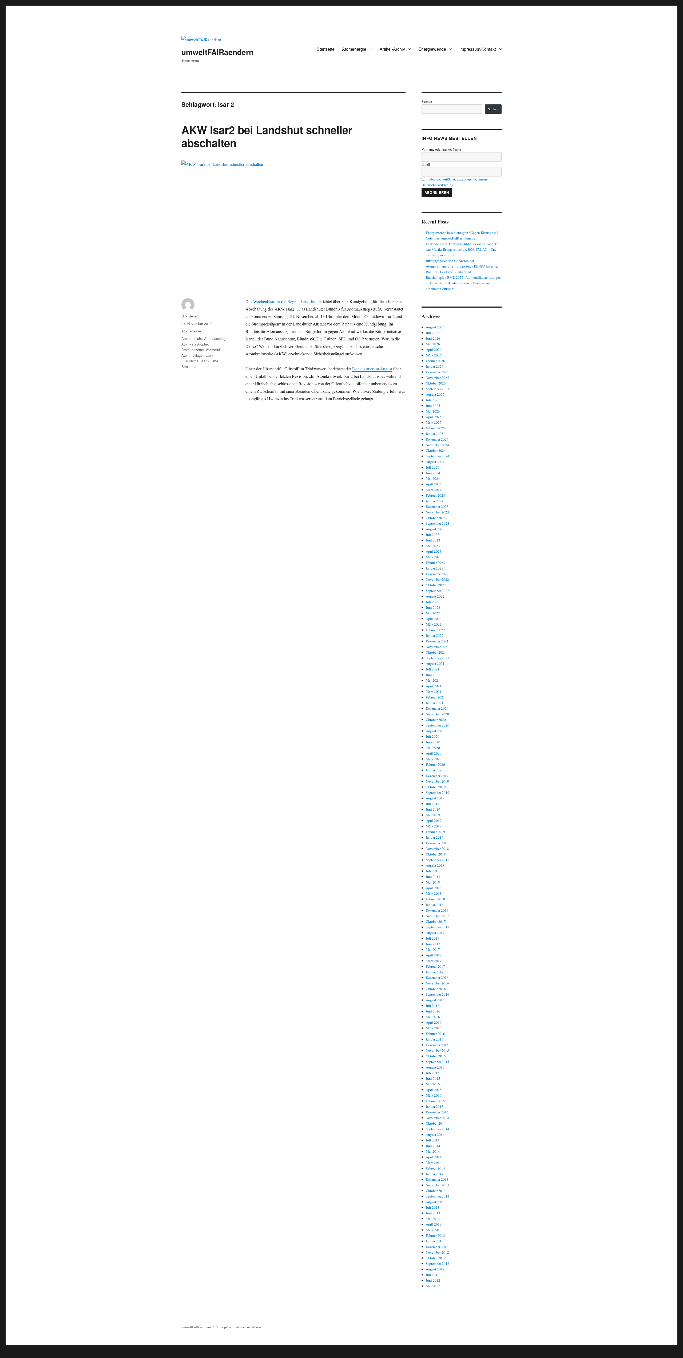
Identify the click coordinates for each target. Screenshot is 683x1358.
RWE (216, 360)
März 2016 (434, 1028)
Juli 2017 (432, 938)
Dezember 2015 (437, 1044)
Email (426, 164)
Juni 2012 (433, 1280)
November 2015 (437, 1050)
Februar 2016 (435, 1033)
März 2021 (434, 691)
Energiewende (432, 49)
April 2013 (434, 1224)
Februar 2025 (435, 428)
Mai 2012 (433, 1286)
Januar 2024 (434, 501)
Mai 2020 (433, 747)
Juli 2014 (432, 1140)
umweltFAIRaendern (217, 51)
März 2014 (434, 1162)
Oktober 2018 (436, 854)
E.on (209, 355)
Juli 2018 (432, 871)
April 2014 (434, 1157)
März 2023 (434, 557)
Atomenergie (354, 49)
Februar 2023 (435, 562)
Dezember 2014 (437, 1112)
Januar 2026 (434, 366)
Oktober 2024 (436, 450)
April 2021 (434, 686)
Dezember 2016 (437, 977)
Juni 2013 (433, 1213)
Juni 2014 (433, 1145)
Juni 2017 (433, 943)
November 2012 (437, 1252)
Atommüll (213, 349)
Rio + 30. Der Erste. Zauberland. (449, 271)
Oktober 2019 (436, 786)
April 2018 (434, 887)
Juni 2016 (433, 1011)
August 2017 (435, 932)
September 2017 (437, 927)
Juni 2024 (433, 472)
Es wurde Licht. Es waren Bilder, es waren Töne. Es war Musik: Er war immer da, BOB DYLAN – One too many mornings (462, 249)
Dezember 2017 (437, 910)
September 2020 (437, 725)
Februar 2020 (435, 764)
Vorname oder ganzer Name (441, 149)
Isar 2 (205, 360)
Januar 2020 (434, 770)
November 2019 (437, 781)
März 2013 (434, 1229)
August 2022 (435, 596)
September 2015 (437, 1061)
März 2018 (434, 893)
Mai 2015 (433, 1084)
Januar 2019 (434, 837)
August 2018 (435, 865)
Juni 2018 (433, 876)
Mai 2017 (433, 949)
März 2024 (434, 489)
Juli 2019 (432, 803)
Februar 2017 (435, 966)
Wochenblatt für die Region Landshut (284, 301)
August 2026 (435, 327)
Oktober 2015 (436, 1056)
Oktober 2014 (436, 1123)
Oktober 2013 (436, 1190)
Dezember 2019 (437, 775)
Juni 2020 (433, 742)
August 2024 (435, 461)
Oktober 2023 (436, 517)
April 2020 (434, 753)
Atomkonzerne (192, 349)
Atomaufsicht (191, 338)
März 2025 (434, 422)
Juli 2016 (432, 1005)
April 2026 (434, 349)
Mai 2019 (433, 815)
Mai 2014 (433, 1151)
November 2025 (437, 377)
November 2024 (437, 444)
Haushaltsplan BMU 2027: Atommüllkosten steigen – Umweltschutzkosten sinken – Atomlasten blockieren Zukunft (463, 283)
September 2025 (437, 388)
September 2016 (437, 994)
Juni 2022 (433, 607)
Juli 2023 (432, 534)
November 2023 (437, 512)
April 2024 (434, 484)
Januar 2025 (434, 433)
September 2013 (437, 1196)
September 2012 (437, 1263)
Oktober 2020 (436, 719)
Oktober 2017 (436, 921)
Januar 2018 (434, 904)
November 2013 (437, 1185)
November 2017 (437, 915)
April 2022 (434, 618)
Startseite (326, 49)
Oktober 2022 (436, 585)
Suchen (427, 101)
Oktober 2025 (436, 383)
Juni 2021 (433, 674)
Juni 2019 (433, 809)
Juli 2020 (432, 736)
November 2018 (437, 848)
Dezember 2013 (437, 1179)
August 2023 (435, 529)
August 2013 (435, 1201)
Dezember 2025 (437, 372)
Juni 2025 (433, 405)
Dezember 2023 (437, 506)
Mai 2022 (433, 613)
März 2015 (434, 1095)
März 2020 (434, 758)
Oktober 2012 (436, 1257)
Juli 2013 (432, 1207)
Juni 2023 (433, 540)
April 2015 (434, 1089)
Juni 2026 (433, 338)
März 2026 (434, 355)
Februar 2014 (435, 1168)
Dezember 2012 (437, 1246)
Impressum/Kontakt (477, 49)
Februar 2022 (435, 629)
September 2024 (437, 456)
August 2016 (435, 1000)
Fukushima (189, 360)
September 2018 (437, 859)
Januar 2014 (434, 1173)
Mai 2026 (433, 344)
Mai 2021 (433, 680)
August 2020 (435, 730)
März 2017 (434, 960)
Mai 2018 (433, 882)
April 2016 (434, 1022)
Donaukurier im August (372, 368)
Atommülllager (192, 355)
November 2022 (437, 579)
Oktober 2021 (436, 652)
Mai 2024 (433, 478)
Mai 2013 (433, 1218)
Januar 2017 (434, 972)
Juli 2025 (432, 400)
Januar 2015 (434, 1106)
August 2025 (435, 394)
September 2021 (437, 658)
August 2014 (435, 1134)
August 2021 (435, 663)
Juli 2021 (432, 669)
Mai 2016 (433, 1016)
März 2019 (434, 826)
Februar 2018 (435, 899)
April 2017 (434, 955)
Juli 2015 (432, 1072)
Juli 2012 (432, 1274)
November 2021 (437, 646)
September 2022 (437, 590)
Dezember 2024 (437, 439)
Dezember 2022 (437, 573)
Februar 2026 (435, 360)
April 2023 (434, 551)
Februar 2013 (435, 1235)
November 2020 (437, 714)
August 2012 (435, 1269)
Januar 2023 (434, 568)
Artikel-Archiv (392, 49)
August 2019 (435, 798)
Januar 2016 (434, 1039)
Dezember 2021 (437, 641)
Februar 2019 (435, 831)
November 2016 (437, 983)
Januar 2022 (434, 635)
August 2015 (435, 1067)
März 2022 (434, 624)
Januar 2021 (434, 702)
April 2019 (434, 820)
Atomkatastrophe (194, 344)
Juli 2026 (432, 332)
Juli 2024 (432, 467)
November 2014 (437, 1117)
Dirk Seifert (190, 316)
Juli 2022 (432, 601)
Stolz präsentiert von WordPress (238, 1327)
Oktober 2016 (436, 988)
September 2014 (437, 1129)
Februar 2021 (435, 697)
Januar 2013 (434, 1241)
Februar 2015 (435, 1100)
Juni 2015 (433, 1078)
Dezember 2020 (437, 708)
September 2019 (437, 792)
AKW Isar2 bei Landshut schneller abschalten (266, 136)
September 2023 (437, 523)
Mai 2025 (433, 411)
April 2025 (434, 416)
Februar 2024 (435, 495)
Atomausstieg (214, 338)
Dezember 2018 (437, 843)
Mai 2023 (433, 545)
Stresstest (189, 366)
